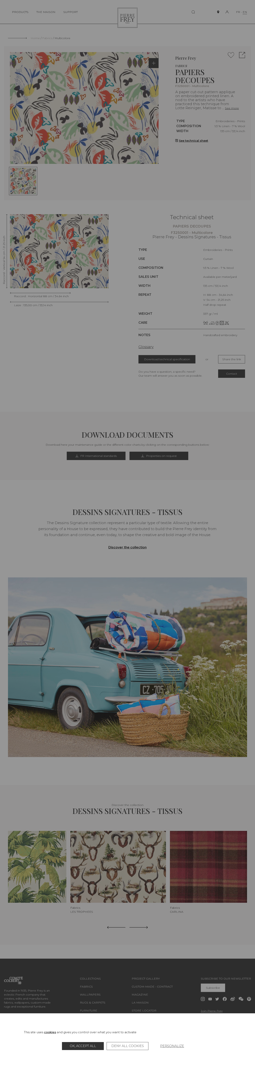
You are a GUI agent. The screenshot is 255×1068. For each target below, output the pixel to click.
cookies (50, 1032)
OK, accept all (83, 1046)
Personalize (172, 1046)
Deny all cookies (127, 1046)
